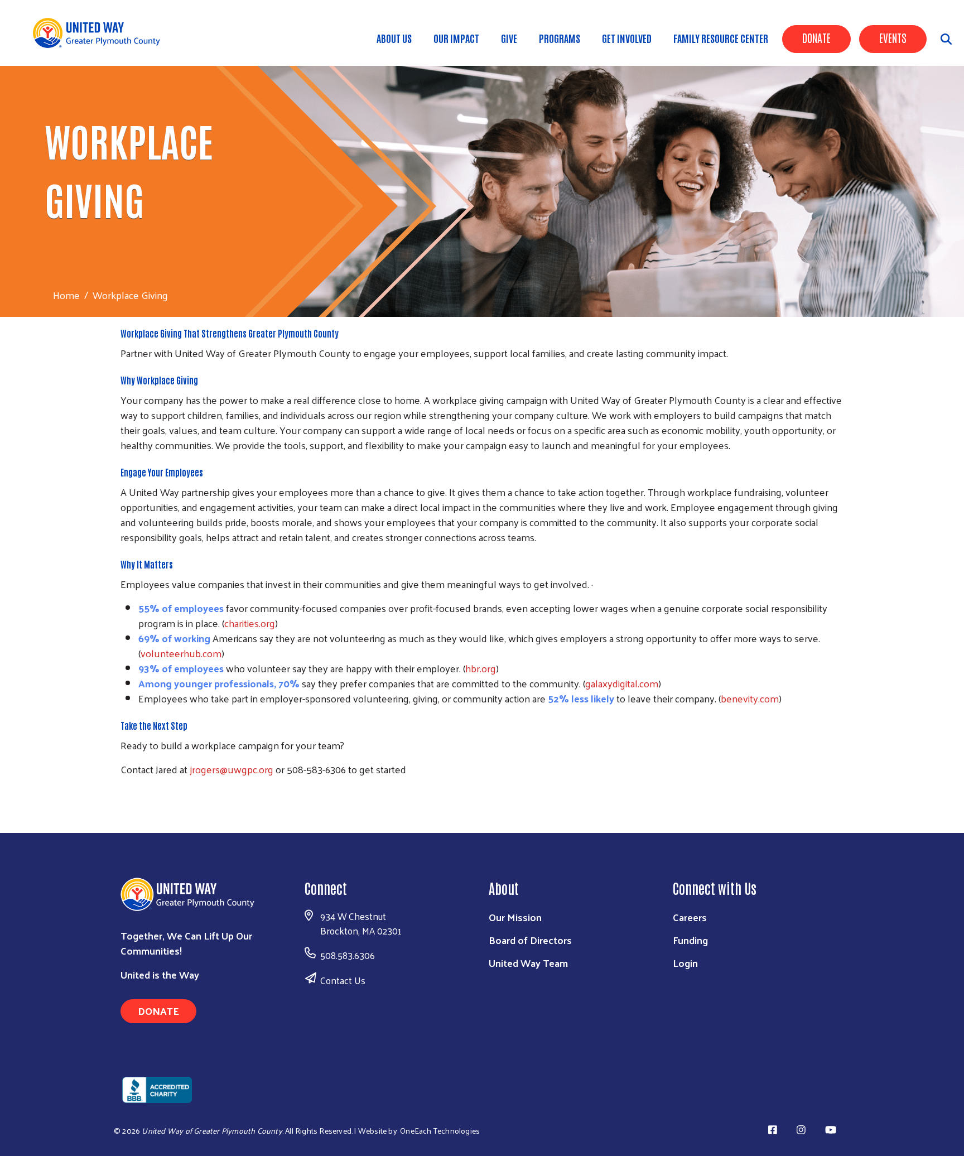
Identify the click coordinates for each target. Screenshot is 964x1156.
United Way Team (528, 962)
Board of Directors (530, 939)
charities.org (249, 623)
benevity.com (750, 698)
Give (509, 38)
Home (66, 294)
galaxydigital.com (621, 683)
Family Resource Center (720, 38)
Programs (559, 38)
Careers (690, 917)
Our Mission (515, 917)
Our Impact (456, 38)
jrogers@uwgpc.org (231, 769)
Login (685, 962)
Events (893, 37)
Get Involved (627, 38)
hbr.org (480, 668)
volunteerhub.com (181, 653)
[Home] (100, 33)
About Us (394, 38)
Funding (690, 939)
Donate (816, 37)
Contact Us (342, 980)
